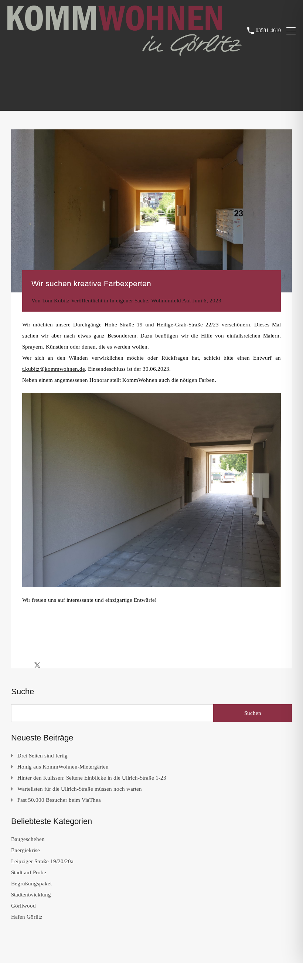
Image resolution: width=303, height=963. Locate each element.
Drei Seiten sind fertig (42, 756)
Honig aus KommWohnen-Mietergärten (63, 767)
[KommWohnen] (124, 52)
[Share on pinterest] (63, 664)
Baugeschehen (28, 839)
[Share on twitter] (37, 664)
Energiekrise (25, 850)
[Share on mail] (50, 664)
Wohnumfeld (166, 301)
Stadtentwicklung (31, 895)
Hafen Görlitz (26, 917)
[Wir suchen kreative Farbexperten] (151, 210)
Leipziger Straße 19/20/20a (42, 861)
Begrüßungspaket (31, 883)
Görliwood (23, 906)
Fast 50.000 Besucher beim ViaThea (59, 800)
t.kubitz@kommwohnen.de (53, 369)
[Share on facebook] (24, 664)
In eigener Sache (129, 301)
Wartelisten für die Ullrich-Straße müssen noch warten (79, 789)
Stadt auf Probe (28, 872)
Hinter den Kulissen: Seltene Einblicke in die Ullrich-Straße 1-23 (91, 778)
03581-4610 (268, 30)
